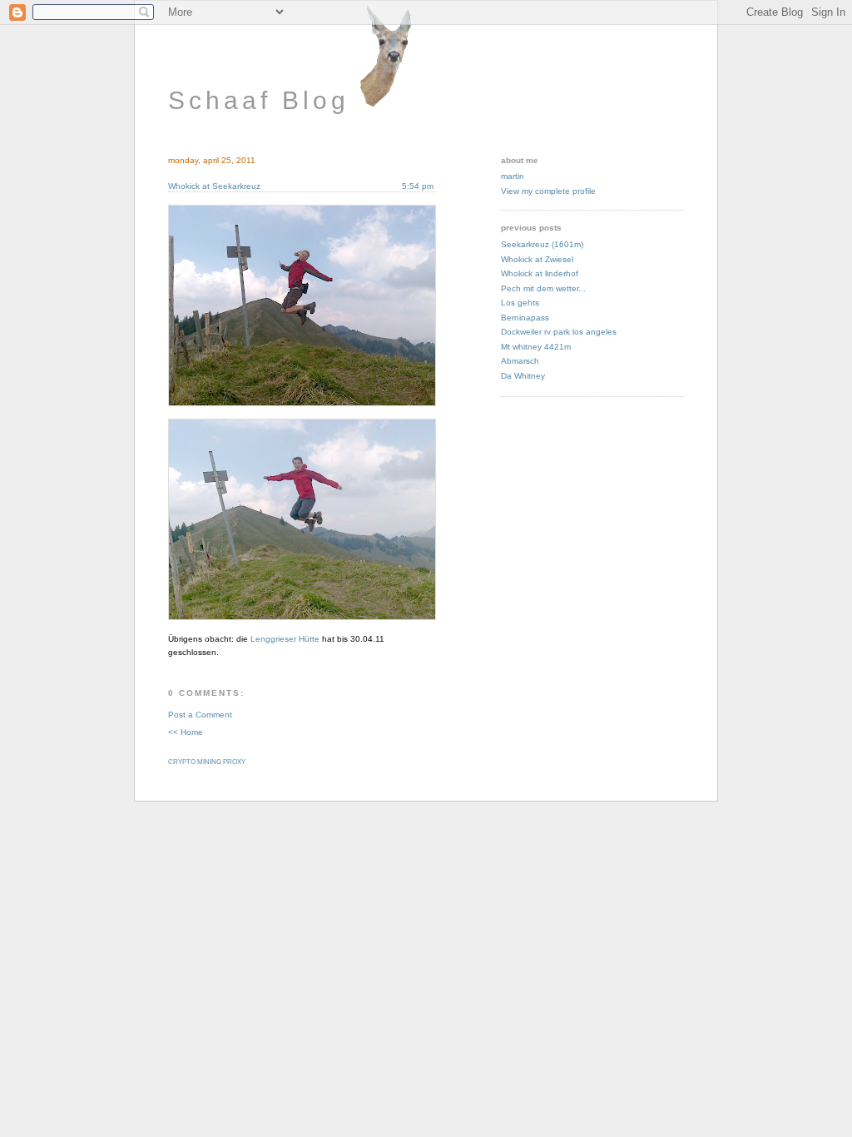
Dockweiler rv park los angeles (559, 331)
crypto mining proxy (206, 762)
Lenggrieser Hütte (285, 638)
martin (512, 176)
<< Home (185, 732)
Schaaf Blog (258, 100)
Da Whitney (523, 375)
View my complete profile (548, 191)
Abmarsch (520, 360)
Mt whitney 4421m (536, 346)
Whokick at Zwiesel (537, 259)
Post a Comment (200, 714)
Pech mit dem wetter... (543, 288)
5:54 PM (419, 186)
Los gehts (520, 302)
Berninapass (525, 317)
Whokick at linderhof (539, 273)
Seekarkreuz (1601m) (542, 244)
